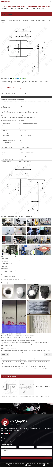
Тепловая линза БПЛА (40, 368)
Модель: (4, 93)
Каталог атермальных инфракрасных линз (43, 396)
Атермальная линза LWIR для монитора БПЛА (13, 363)
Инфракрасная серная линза (9, 368)
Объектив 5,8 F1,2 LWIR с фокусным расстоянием (14, 361)
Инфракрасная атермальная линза (10, 359)
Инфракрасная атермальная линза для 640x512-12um (14, 366)
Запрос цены (10, 87)
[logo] (14, 422)
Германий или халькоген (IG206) (37, 366)
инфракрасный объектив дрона (25, 368)
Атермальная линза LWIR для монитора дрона (39, 361)
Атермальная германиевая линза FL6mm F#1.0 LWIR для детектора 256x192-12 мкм (26, 396)
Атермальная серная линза (27, 359)
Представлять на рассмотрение (26, 458)
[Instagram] (9, 433)
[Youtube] (7, 433)
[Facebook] (2, 433)
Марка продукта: (29, 93)
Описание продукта (7, 96)
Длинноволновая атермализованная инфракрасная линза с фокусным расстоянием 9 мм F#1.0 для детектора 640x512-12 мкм (9, 396)
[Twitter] (5, 433)
